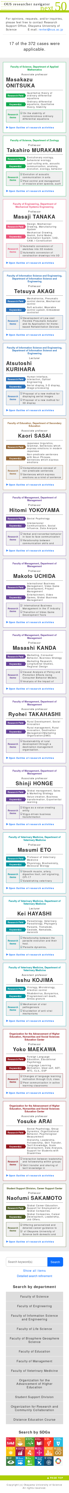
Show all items (34, 1270)
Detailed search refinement (34, 1276)
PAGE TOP (56, 1477)
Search (55, 1262)
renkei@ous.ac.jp (51, 29)
